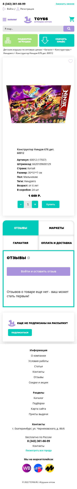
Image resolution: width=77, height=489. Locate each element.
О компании (38, 355)
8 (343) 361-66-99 (14, 4)
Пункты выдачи (38, 414)
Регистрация (27, 9)
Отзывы (39, 377)
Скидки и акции (38, 382)
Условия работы (38, 361)
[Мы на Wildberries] (26, 468)
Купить (50, 204)
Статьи (38, 366)
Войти (10, 9)
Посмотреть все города (39, 450)
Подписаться (19, 332)
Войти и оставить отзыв (38, 271)
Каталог (38, 398)
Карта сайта (38, 408)
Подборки (39, 403)
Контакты (38, 371)
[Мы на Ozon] (38, 468)
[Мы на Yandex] (49, 468)
